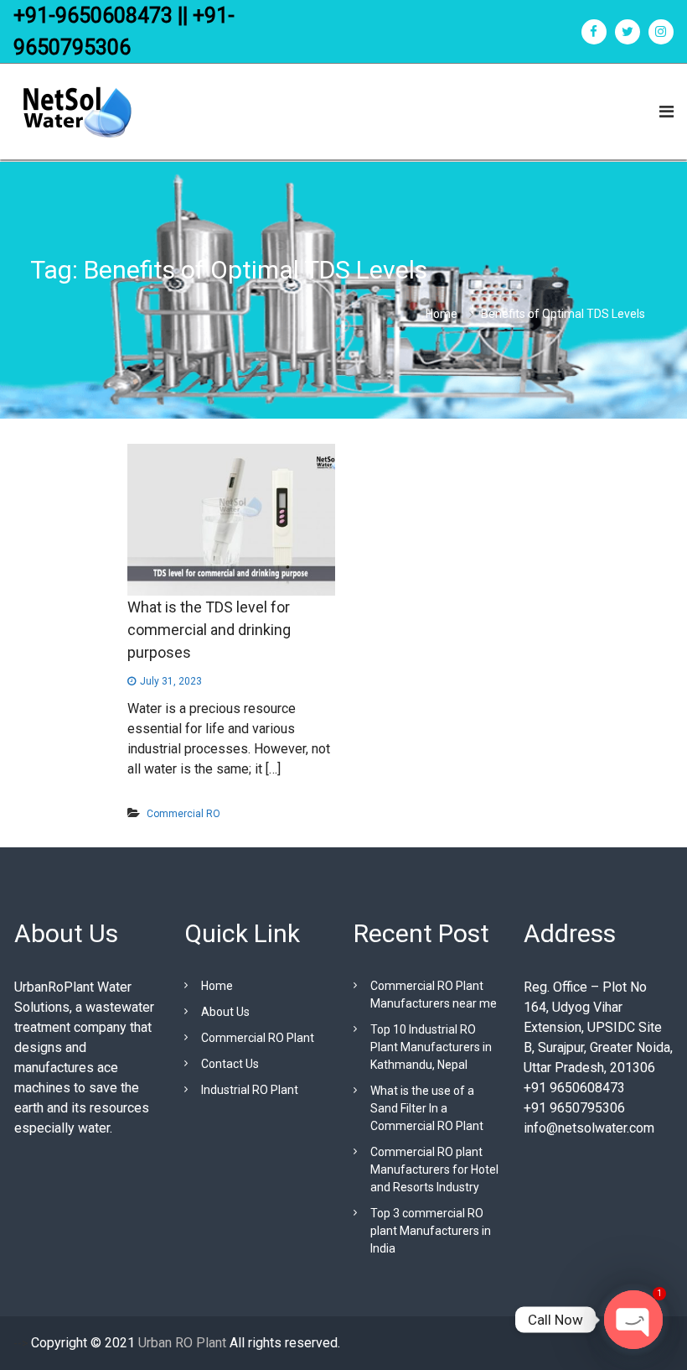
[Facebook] (594, 31)
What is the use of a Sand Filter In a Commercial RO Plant (426, 1108)
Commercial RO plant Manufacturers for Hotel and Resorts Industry (434, 1169)
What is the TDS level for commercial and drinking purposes (209, 629)
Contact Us (230, 1063)
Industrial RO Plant (249, 1090)
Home (217, 985)
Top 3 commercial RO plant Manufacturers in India (430, 1230)
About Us (225, 1011)
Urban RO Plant (180, 1343)
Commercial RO (183, 814)
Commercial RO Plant (257, 1037)
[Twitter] (627, 31)
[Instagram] (661, 31)
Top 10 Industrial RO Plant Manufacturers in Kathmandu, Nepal (431, 1047)
